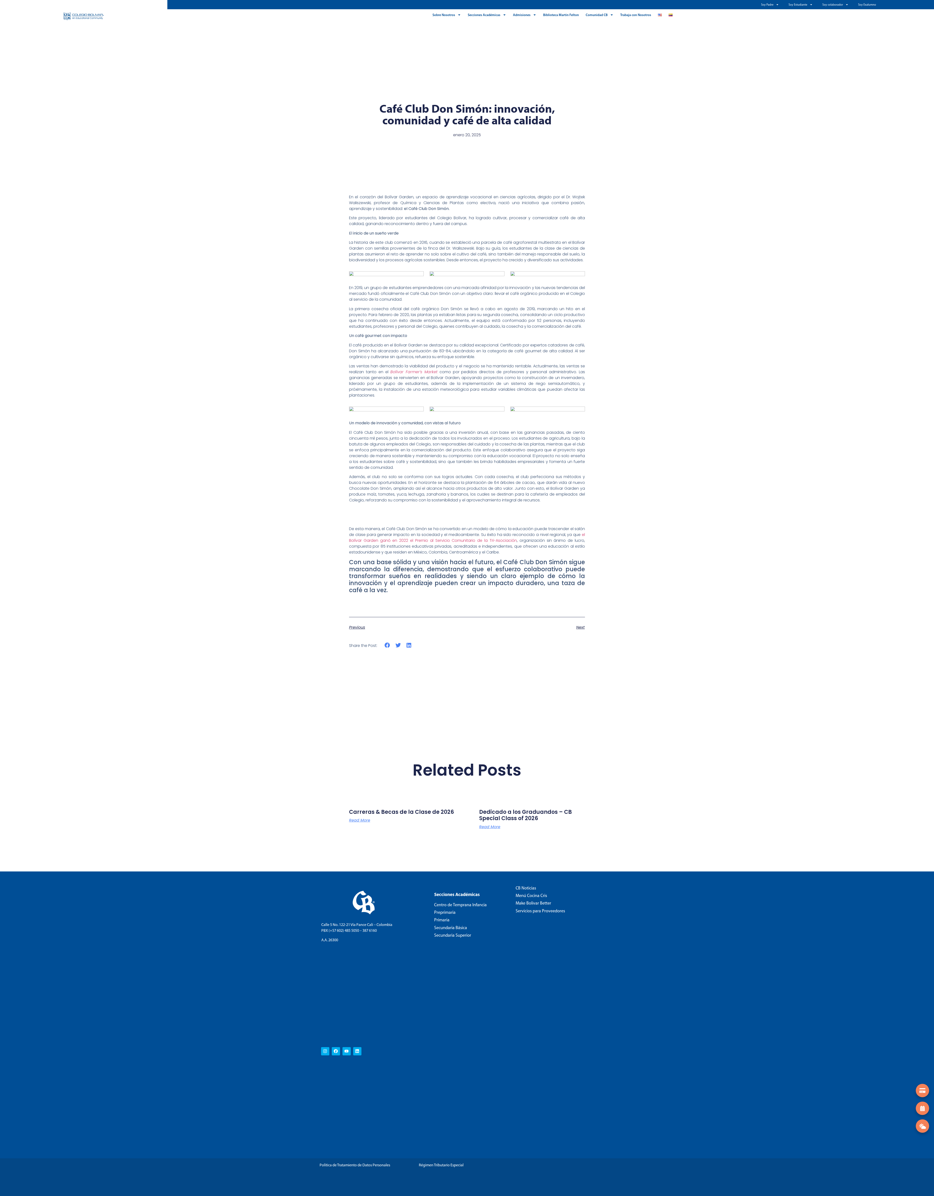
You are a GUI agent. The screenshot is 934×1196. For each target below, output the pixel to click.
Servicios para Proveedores (540, 911)
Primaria (441, 920)
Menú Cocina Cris (531, 895)
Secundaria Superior (452, 935)
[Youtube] (346, 1051)
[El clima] (922, 1126)
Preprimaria (445, 912)
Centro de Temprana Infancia (460, 904)
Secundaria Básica (450, 927)
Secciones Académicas (484, 15)
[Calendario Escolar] (922, 1108)
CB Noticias (526, 888)
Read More (359, 820)
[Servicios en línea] (922, 1090)
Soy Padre (767, 4)
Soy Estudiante (798, 4)
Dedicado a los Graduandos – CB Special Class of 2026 (525, 815)
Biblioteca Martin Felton (561, 15)
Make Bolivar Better (533, 903)
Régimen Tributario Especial (441, 1165)
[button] (387, 645)
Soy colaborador (832, 4)
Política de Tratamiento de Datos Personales (355, 1165)
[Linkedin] (357, 1051)
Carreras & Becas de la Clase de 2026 (401, 812)
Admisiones (521, 15)
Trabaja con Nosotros (635, 15)
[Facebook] (336, 1051)
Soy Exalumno (867, 4)
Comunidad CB (597, 15)
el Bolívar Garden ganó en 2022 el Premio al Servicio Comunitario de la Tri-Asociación (467, 537)
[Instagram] (325, 1051)
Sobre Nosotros (443, 15)
